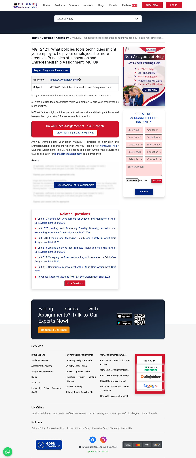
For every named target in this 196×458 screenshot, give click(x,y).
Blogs (101, 5)
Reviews (129, 5)
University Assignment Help (79, 360)
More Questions (74, 283)
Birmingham (81, 413)
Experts (113, 5)
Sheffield (69, 413)
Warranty (114, 428)
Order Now (152, 5)
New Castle (58, 413)
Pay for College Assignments (79, 355)
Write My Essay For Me (76, 366)
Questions (73, 5)
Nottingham (102, 413)
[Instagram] (103, 440)
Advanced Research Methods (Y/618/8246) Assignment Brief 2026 (74, 276)
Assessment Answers (41, 366)
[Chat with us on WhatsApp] (7, 451)
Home (46, 5)
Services (59, 5)
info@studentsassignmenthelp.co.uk (99, 447)
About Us (35, 382)
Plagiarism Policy (100, 428)
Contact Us (126, 428)
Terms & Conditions (56, 428)
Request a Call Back (54, 330)
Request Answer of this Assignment (75, 185)
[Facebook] (92, 440)
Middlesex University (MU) (64, 79)
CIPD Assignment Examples (113, 355)
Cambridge (115, 413)
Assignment (57, 38)
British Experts (38, 355)
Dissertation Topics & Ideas (113, 381)
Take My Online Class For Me (79, 392)
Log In (173, 5)
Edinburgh (46, 413)
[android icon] (124, 323)
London (35, 413)
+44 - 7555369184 (99, 451)
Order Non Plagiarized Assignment (75, 132)
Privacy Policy (38, 428)
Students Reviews (39, 360)
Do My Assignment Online (78, 371)
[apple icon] (124, 316)
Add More (157, 181)
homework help (108, 146)
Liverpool (145, 413)
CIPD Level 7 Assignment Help (114, 375)
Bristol (92, 413)
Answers (88, 5)
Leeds (154, 413)
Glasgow (135, 413)
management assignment (68, 154)
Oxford (125, 413)
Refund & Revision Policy (78, 428)
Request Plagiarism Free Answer (51, 70)
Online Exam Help (74, 386)
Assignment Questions (42, 371)
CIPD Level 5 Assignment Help (114, 370)
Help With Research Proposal (114, 396)
